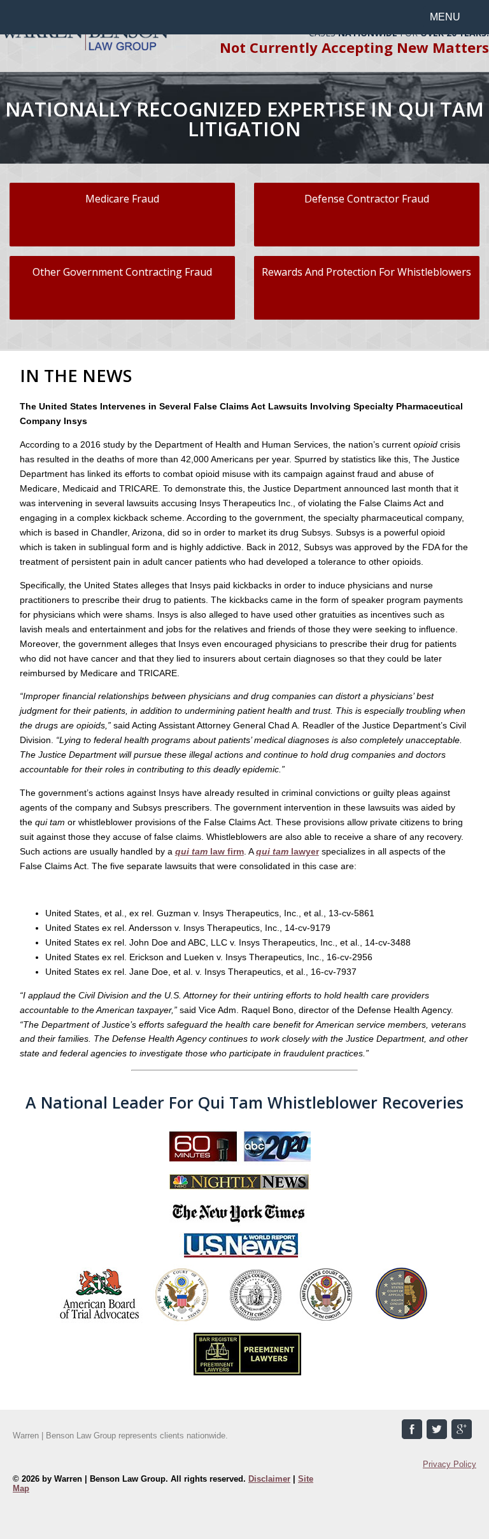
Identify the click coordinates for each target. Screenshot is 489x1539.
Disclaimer (269, 1479)
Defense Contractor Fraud (366, 199)
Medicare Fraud (122, 199)
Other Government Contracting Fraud (122, 272)
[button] (453, 16)
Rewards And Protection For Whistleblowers (366, 272)
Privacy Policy (449, 1464)
